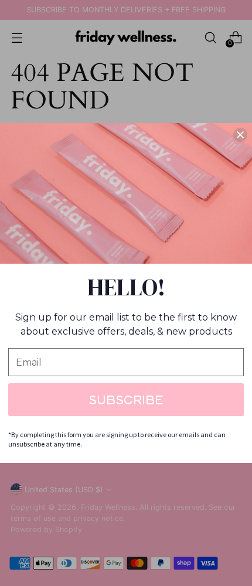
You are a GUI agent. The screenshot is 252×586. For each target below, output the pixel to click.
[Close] (240, 135)
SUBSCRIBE (126, 399)
